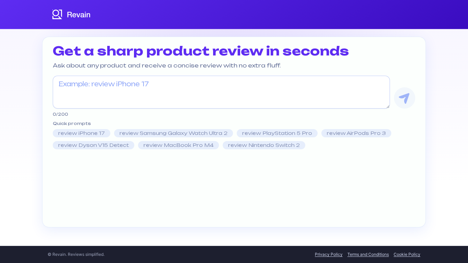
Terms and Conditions (368, 254)
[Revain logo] (72, 14)
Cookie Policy (407, 254)
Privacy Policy (329, 254)
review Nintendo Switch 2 (264, 145)
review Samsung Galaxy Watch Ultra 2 (173, 133)
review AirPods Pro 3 (356, 133)
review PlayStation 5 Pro (277, 133)
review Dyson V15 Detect (93, 145)
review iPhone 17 (81, 133)
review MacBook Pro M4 (178, 145)
